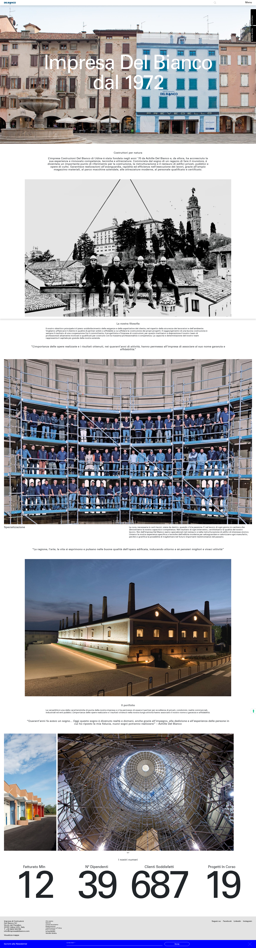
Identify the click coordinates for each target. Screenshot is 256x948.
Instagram (247, 921)
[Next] (244, 792)
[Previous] (11, 792)
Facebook (227, 921)
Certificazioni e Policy (54, 928)
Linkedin (237, 921)
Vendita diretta (252, 34)
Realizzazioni (50, 926)
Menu (248, 2)
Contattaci (252, 19)
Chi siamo (49, 921)
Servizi (48, 923)
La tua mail (71, 942)
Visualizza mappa (11, 935)
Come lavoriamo (52, 925)
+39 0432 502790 (13, 929)
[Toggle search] (215, 2)
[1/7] (128, 792)
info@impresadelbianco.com (16, 931)
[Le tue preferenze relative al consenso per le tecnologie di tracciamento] (253, 711)
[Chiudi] (250, 944)
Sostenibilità (50, 931)
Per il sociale (50, 930)
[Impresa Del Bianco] (10, 2)
